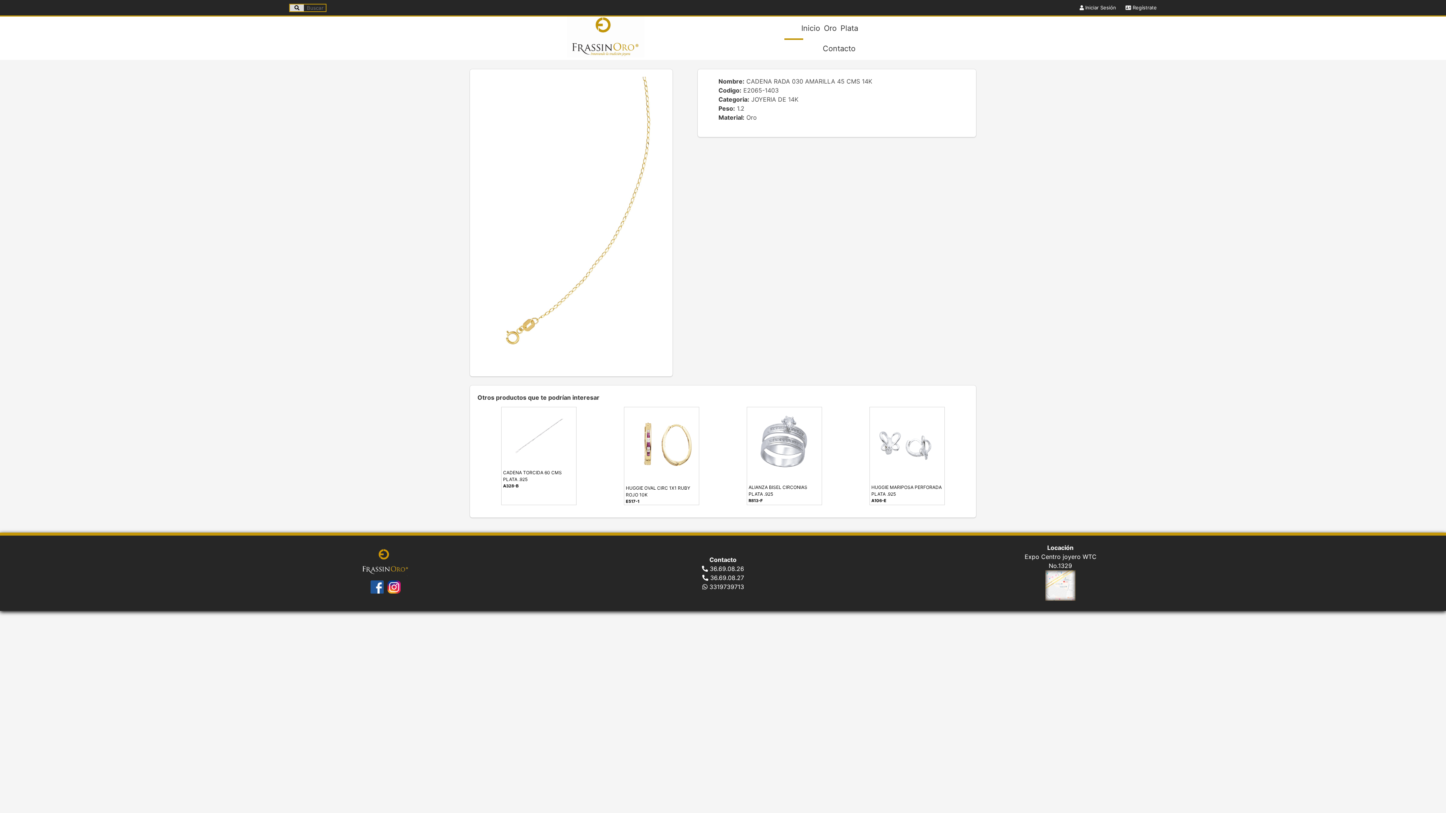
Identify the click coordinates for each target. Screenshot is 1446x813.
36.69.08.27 (726, 578)
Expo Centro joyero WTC (1061, 556)
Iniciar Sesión (1100, 8)
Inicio (810, 28)
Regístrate (1144, 8)
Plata (849, 28)
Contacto (839, 48)
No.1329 (1060, 565)
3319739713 (726, 587)
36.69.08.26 (726, 568)
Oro (830, 28)
